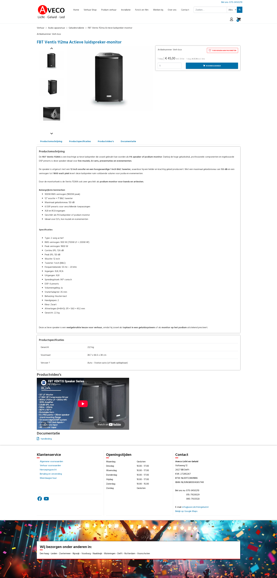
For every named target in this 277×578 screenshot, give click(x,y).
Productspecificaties (80, 141)
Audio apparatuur (56, 27)
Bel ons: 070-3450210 (231, 2)
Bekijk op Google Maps (186, 511)
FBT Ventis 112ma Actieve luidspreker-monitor (110, 27)
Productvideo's (106, 141)
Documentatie (128, 141)
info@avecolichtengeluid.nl (195, 507)
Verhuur (40, 27)
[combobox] (210, 10)
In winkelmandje (213, 65)
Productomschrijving (51, 141)
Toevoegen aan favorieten (224, 50)
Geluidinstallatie (76, 27)
